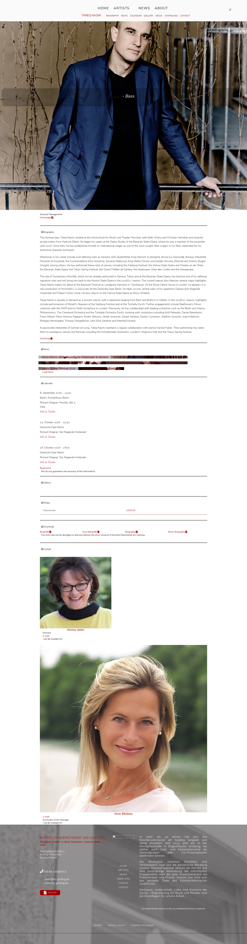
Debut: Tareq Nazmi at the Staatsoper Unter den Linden (149, 357)
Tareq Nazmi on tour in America (101, 368)
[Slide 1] (119, 492)
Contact (185, 16)
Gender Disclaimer (142, 925)
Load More (47, 372)
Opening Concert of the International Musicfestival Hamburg (147, 362)
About (161, 8)
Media (159, 16)
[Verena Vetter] (75, 593)
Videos (123, 888)
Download (171, 16)
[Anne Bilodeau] (123, 729)
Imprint (97, 925)
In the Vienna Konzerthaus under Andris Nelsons (72, 362)
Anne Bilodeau (123, 813)
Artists (122, 8)
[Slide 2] (122, 492)
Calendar (136, 16)
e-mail (46, 636)
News (144, 8)
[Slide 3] (125, 492)
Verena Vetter (75, 629)
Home (103, 8)
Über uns (123, 879)
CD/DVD (123, 883)
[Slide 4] (128, 492)
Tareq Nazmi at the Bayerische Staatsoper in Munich (74, 357)
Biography (112, 16)
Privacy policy (117, 925)
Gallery (148, 16)
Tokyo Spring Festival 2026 (58, 368)
